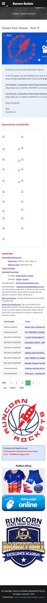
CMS (32, 594)
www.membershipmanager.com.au (29, 597)
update (28, 348)
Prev (4, 383)
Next (22, 388)
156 (5, 388)
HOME (15, 14)
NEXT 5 (13, 388)
